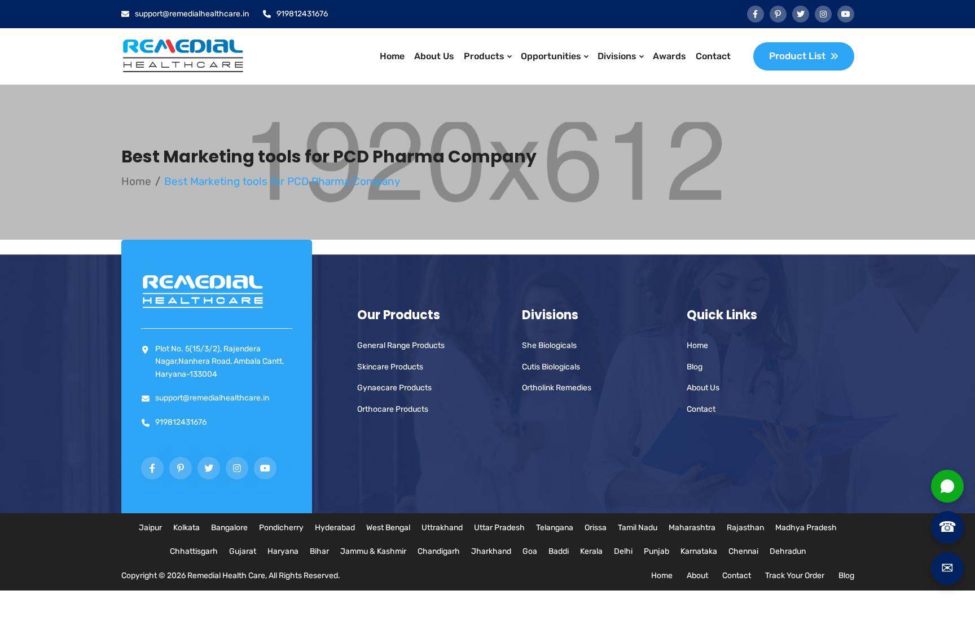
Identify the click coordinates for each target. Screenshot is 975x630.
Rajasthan (745, 527)
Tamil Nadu (637, 527)
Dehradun (788, 551)
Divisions (617, 56)
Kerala (591, 551)
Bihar (319, 551)
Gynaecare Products (394, 388)
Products (484, 56)
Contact (713, 56)
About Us (434, 56)
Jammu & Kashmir (373, 551)
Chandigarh (439, 551)
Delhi (623, 551)
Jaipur (150, 527)
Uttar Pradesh (499, 527)
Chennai (743, 551)
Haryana (282, 551)
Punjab (656, 551)
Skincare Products (390, 367)
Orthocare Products (392, 409)
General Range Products (401, 345)
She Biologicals (549, 345)
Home (392, 56)
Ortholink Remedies (556, 388)
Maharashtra (692, 527)
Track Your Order (794, 575)
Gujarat (242, 551)
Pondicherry (281, 527)
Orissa (596, 527)
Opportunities (551, 56)
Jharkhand (491, 551)
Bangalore (229, 527)
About (697, 575)
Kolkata (186, 527)
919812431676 (302, 14)
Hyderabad (335, 527)
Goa (529, 551)
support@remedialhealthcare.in (192, 14)
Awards (669, 56)
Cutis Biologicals (551, 367)
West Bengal (388, 527)
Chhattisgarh (194, 551)
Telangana (554, 527)
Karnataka (698, 551)
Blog (694, 367)
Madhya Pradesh (806, 527)
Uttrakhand (442, 527)
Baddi (558, 551)
